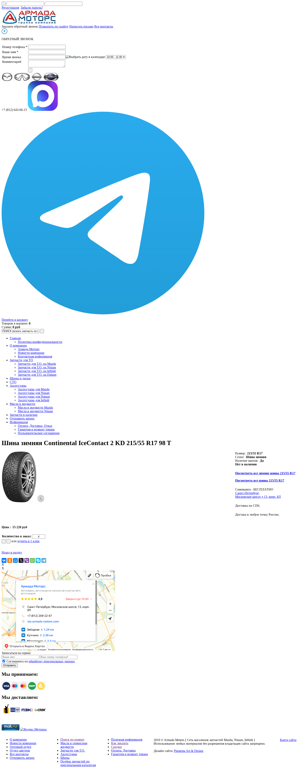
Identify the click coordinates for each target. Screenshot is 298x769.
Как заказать (119, 743)
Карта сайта (288, 740)
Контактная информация (35, 356)
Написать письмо (81, 26)
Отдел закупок (20, 750)
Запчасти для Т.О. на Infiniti (37, 371)
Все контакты (103, 26)
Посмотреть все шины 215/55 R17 (259, 480)
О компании (18, 345)
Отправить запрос (22, 418)
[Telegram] (43, 560)
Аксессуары (18, 385)
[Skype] (38, 560)
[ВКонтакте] (4, 560)
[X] (21, 560)
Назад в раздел (12, 552)
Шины (65, 757)
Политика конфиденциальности (40, 342)
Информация (19, 422)
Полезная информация (126, 739)
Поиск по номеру (72, 739)
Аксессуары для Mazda (33, 389)
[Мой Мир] (15, 560)
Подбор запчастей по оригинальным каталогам (78, 763)
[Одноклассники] (9, 560)
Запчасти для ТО (21, 360)
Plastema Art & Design (188, 751)
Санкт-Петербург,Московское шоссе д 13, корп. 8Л (258, 494)
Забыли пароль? (32, 7)
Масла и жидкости (22, 404)
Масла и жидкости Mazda (35, 407)
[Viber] (26, 560)
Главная (15, 338)
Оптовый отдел (20, 747)
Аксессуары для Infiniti (33, 400)
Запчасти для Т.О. (72, 750)
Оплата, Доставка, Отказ (35, 425)
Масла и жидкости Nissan (35, 411)
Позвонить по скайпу (54, 26)
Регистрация (10, 7)
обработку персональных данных (52, 661)
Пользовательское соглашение (39, 433)
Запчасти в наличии (24, 415)
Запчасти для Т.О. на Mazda (37, 363)
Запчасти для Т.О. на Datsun (37, 374)
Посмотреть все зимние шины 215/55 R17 (265, 473)
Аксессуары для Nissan (33, 393)
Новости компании (31, 353)
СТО (13, 382)
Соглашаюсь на (40, 661)
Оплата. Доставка (123, 750)
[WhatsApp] (32, 560)
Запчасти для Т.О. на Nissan (37, 367)
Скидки (116, 747)
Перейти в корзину (15, 319)
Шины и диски (20, 378)
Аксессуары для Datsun (34, 396)
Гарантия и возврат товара (36, 429)
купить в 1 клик (28, 541)
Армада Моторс (29, 349)
